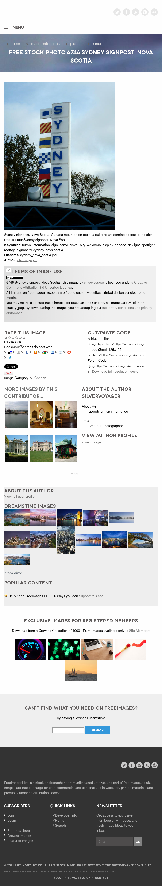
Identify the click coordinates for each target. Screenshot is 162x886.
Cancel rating (6, 337)
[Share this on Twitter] (10, 357)
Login (12, 820)
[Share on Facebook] (27, 352)
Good (17, 337)
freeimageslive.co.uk (27, 9)
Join (11, 815)
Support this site (91, 596)
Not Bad (13, 337)
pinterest (144, 12)
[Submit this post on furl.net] (35, 352)
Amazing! (24, 337)
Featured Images (20, 841)
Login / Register (60, 871)
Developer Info (66, 815)
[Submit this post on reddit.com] (60, 352)
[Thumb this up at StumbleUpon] (69, 352)
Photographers (19, 830)
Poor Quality (9, 337)
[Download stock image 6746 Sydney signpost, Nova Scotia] (59, 156)
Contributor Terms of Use (95, 871)
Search (60, 825)
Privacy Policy (79, 877)
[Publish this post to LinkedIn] (52, 352)
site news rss (139, 765)
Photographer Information (25, 871)
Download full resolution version (116, 371)
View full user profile (19, 496)
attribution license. (47, 793)
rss (135, 12)
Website (27, 766)
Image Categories (45, 43)
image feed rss (147, 765)
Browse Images (19, 835)
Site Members (139, 630)
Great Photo (20, 337)
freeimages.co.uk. (137, 782)
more (74, 474)
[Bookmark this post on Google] (44, 352)
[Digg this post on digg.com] (18, 352)
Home (15, 43)
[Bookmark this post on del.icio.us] (10, 352)
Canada (98, 43)
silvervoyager (27, 260)
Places (75, 43)
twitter (117, 12)
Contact (101, 877)
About (58, 877)
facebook (126, 12)
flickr (154, 12)
